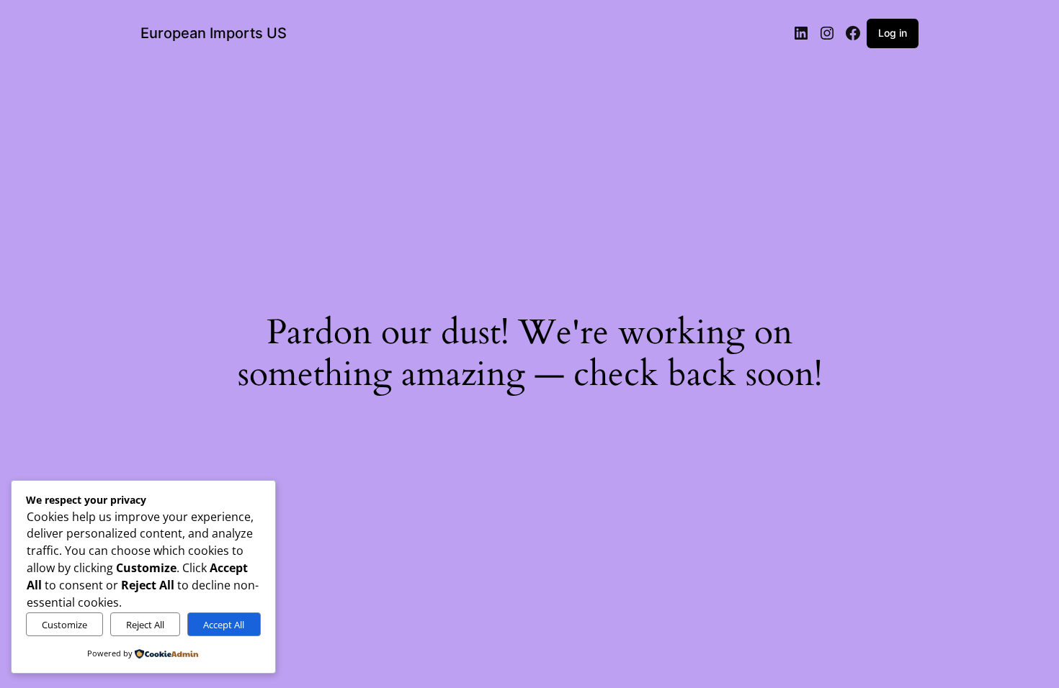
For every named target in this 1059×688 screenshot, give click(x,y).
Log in (892, 33)
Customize (64, 624)
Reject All (145, 624)
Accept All (223, 624)
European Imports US (213, 33)
